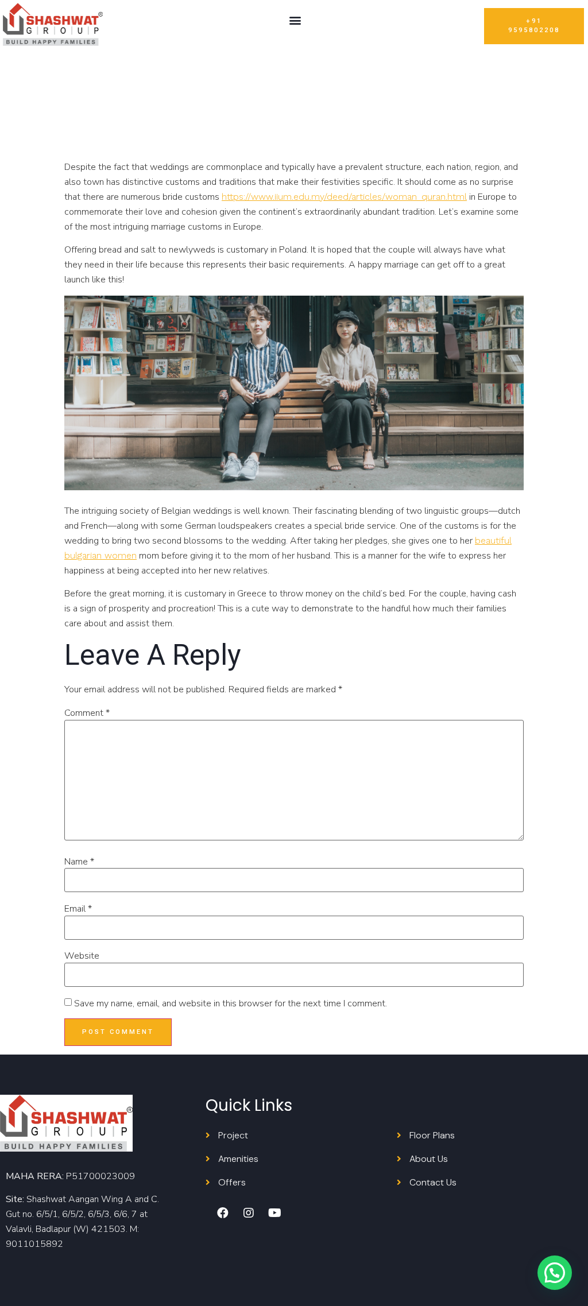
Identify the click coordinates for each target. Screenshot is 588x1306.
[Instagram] (248, 1213)
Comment (87, 713)
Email (78, 908)
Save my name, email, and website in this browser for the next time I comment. (230, 1003)
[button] (294, 20)
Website (81, 955)
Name (79, 861)
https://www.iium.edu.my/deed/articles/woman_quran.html (344, 196)
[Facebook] (222, 1213)
